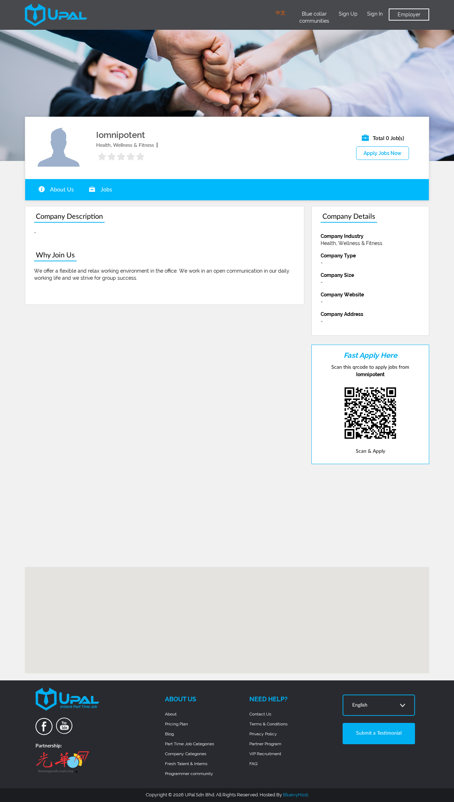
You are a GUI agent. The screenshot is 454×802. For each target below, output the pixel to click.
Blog (169, 733)
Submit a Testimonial (379, 733)
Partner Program (265, 743)
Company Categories (185, 753)
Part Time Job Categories (189, 743)
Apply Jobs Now (383, 153)
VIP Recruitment (265, 753)
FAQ (253, 763)
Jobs (105, 190)
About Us (61, 190)
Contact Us (260, 714)
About (171, 714)
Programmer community (189, 773)
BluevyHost (295, 794)
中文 (281, 13)
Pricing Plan (176, 724)
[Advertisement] (370, 515)
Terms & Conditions (268, 724)
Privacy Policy (263, 733)
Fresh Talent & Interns (186, 763)
